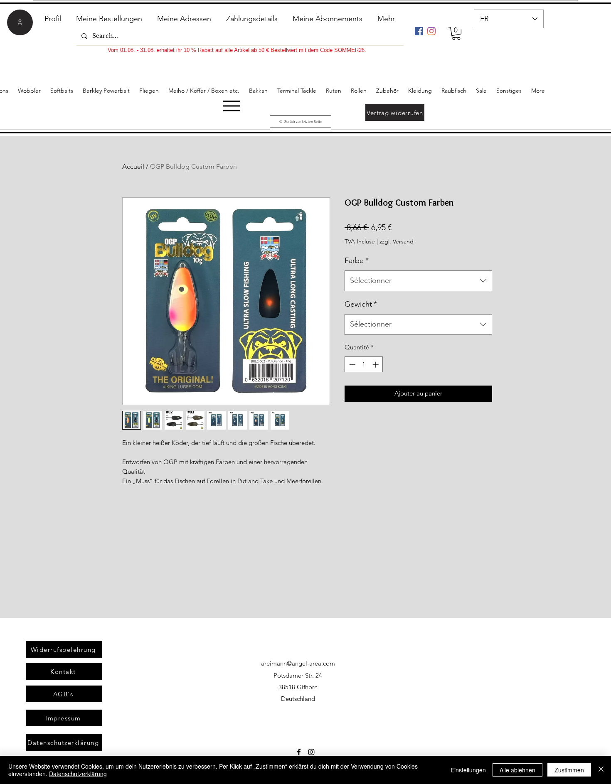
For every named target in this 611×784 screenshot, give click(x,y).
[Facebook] (419, 31)
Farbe (357, 260)
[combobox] (418, 280)
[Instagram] (431, 31)
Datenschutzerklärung (78, 773)
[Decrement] (351, 364)
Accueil (133, 166)
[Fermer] (601, 769)
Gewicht (361, 304)
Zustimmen (569, 770)
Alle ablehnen (517, 770)
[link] (456, 33)
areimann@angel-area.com (298, 663)
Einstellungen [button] (468, 770)
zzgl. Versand (396, 241)
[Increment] (376, 364)
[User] (20, 22)
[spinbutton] (364, 364)
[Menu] (231, 105)
